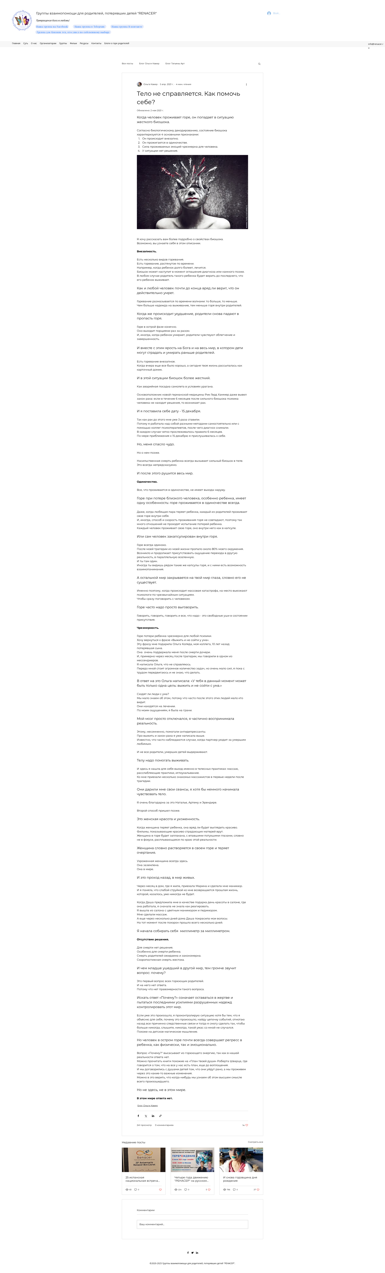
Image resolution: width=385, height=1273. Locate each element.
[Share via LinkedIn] (153, 1115)
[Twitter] (192, 1252)
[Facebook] (187, 1252)
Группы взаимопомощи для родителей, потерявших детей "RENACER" (96, 13)
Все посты (127, 63)
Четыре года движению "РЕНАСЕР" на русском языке (191, 1179)
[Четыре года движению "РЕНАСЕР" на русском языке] (192, 1160)
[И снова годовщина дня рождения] (241, 1160)
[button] (259, 63)
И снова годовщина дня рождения (240, 1179)
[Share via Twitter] (145, 1115)
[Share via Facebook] (138, 1115)
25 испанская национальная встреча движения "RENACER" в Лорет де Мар (142, 1179)
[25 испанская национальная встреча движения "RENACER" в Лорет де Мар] (143, 1160)
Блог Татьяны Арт (175, 63)
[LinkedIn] (197, 1252)
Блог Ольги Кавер (149, 63)
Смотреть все (255, 1142)
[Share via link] (160, 1115)
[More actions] (246, 84)
